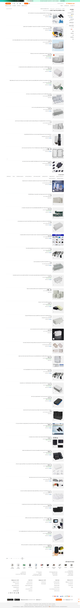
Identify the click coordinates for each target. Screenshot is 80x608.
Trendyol (50, 603)
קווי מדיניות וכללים (56, 590)
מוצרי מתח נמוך (52, 8)
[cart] (17, 3)
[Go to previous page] (24, 558)
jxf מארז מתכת (70, 574)
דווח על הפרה (30, 590)
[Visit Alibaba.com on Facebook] (18, 592)
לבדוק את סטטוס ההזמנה (15, 585)
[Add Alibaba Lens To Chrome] (59, 600)
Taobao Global (44, 603)
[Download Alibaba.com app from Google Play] (10, 600)
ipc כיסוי (14, 176)
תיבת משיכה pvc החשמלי (60, 178)
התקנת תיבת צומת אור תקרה (37, 176)
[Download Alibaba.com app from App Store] (17, 600)
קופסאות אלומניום (70, 575)
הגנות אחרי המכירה (56, 587)
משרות (72, 587)
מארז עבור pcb (55, 574)
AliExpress (26, 603)
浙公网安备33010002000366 (55, 606)
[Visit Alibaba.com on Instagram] (12, 592)
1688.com (30, 603)
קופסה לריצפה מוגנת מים (38, 574)
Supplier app (38, 599)
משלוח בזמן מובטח (56, 585)
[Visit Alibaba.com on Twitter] (14, 592)
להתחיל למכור (17, 583)
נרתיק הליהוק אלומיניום (45, 176)
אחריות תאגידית (70, 585)
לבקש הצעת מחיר (43, 583)
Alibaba (63, 8)
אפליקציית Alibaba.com (24, 599)
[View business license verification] (48, 606)
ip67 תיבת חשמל (54, 573)
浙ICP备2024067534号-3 (63, 606)
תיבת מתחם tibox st (52, 176)
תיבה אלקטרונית (70, 573)
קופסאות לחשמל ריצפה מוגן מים (21, 574)
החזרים (31, 587)
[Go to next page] (9, 558)
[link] (79, 599)
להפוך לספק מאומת (16, 587)
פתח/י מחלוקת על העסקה (28, 585)
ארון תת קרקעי (55, 575)
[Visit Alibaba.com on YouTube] (10, 592)
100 (11, 558)
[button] (29, 3)
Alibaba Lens (68, 599)
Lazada (40, 603)
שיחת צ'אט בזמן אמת (29, 583)
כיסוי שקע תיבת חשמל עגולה (20, 176)
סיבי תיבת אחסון (23, 573)
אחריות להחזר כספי (56, 583)
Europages (53, 603)
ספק (45, 16)
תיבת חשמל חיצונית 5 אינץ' (28, 176)
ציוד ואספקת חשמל (58, 8)
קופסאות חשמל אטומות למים (37, 575)
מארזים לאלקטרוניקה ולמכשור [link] (44, 8)
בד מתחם (40, 573)
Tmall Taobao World (35, 603)
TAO (47, 603)
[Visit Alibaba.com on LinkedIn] (16, 592)
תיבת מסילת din (9, 176)
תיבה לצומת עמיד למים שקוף (59, 176)
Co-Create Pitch (70, 583)
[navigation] (69, 284)
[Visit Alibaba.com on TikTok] (9, 592)
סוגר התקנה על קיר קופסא (52, 178)
